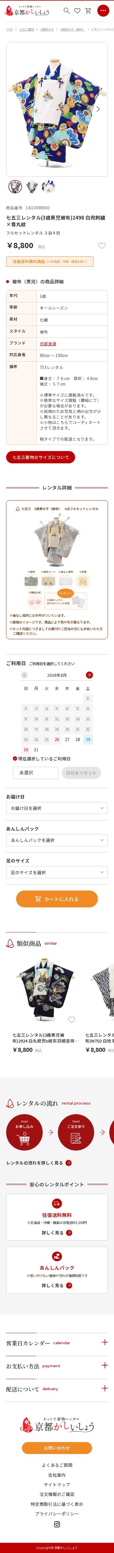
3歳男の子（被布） (72, 29)
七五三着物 (26, 29)
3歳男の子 (47, 29)
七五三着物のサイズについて (40, 457)
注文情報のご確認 (57, 1494)
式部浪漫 (48, 344)
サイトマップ (57, 1485)
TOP (9, 29)
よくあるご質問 (57, 1465)
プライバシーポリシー (57, 1514)
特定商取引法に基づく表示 (57, 1504)
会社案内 (57, 1475)
